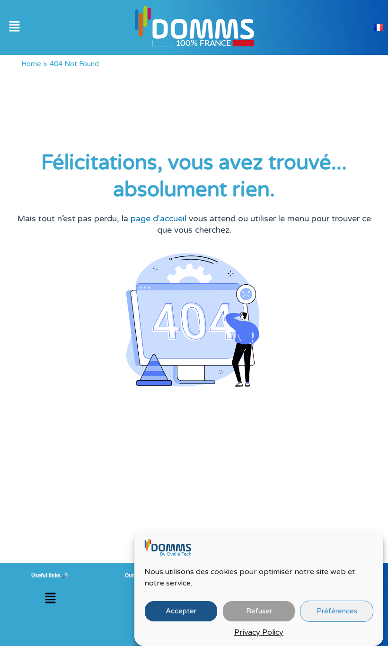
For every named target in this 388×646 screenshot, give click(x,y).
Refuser (259, 611)
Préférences (337, 611)
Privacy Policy (258, 632)
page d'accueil (158, 219)
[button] (14, 27)
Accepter (181, 611)
